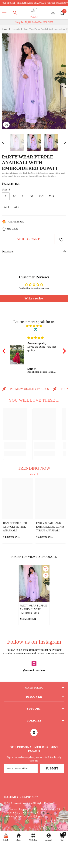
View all (34, 474)
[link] (15, 445)
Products (16, 29)
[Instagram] (34, 663)
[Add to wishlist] (61, 239)
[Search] (15, 12)
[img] (34, 326)
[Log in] (53, 13)
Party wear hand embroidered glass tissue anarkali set (50, 527)
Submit (52, 768)
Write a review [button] (34, 298)
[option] (34, 81)
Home (4, 29)
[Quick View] (46, 575)
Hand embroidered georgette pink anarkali (16, 527)
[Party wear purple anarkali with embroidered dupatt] (34, 583)
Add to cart (28, 239)
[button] (3, 142)
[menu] (4, 12)
